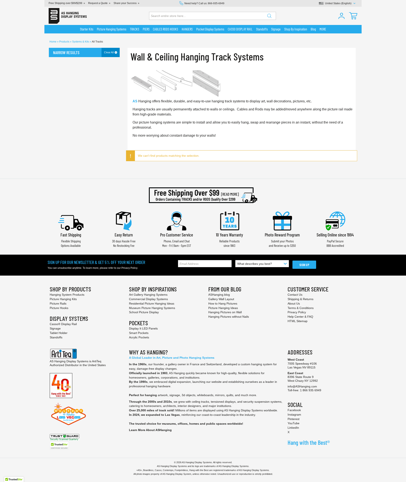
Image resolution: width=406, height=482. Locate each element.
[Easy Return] (123, 220)
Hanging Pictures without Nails (228, 316)
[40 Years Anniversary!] (61, 385)
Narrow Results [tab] (66, 52)
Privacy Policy (129, 267)
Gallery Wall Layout (221, 299)
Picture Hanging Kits (63, 299)
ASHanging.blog (219, 294)
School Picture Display (144, 312)
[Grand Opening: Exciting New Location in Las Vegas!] (68, 413)
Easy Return (124, 234)
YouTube (293, 423)
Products (64, 41)
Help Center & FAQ (300, 316)
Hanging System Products (67, 294)
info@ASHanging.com (302, 386)
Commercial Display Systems (148, 299)
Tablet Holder (58, 333)
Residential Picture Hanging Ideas (151, 303)
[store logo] (68, 16)
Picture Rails (58, 303)
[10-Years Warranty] (229, 220)
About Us (294, 303)
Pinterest (293, 419)
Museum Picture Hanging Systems (152, 308)
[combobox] (212, 16)
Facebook (294, 410)
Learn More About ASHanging (150, 430)
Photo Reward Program (282, 234)
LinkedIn (293, 427)
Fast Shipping (70, 234)
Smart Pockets (138, 333)
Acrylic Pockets (139, 337)
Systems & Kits (81, 41)
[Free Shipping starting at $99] (203, 195)
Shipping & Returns (300, 299)
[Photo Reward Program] (282, 220)
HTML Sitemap (297, 321)
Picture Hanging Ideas (223, 308)
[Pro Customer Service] (176, 220)
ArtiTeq (96, 361)
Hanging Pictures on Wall (225, 312)
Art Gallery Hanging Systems (148, 294)
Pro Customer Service (176, 234)
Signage (55, 328)
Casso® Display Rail (63, 324)
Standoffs (56, 337)
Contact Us (295, 294)
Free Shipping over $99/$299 (65, 3)
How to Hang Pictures (222, 303)
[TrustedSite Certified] (59, 446)
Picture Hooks (59, 308)
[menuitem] (86, 29)
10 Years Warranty (229, 234)
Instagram (294, 414)
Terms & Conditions (301, 308)
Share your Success (125, 3)
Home (53, 41)
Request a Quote (98, 3)
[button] (341, 16)
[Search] (269, 16)
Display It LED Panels (143, 328)
